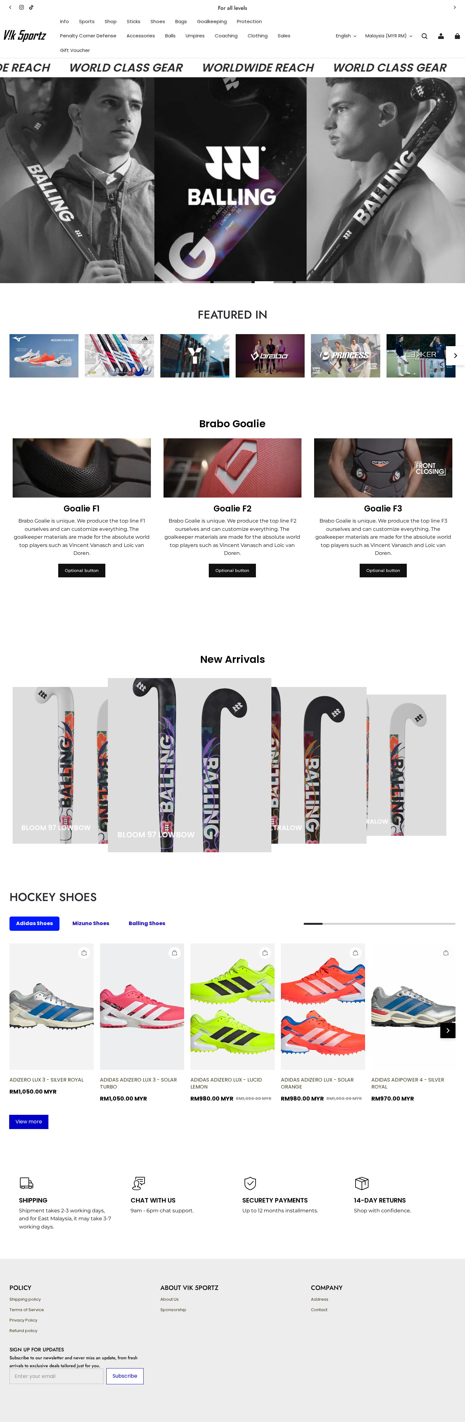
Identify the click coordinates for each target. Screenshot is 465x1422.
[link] (64, 22)
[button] (424, 36)
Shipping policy (25, 1299)
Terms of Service (26, 1310)
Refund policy (23, 1331)
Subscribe (125, 1376)
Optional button (82, 570)
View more (29, 1121)
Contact (319, 1310)
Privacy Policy (23, 1320)
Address (319, 1299)
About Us (169, 1299)
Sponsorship (173, 1310)
